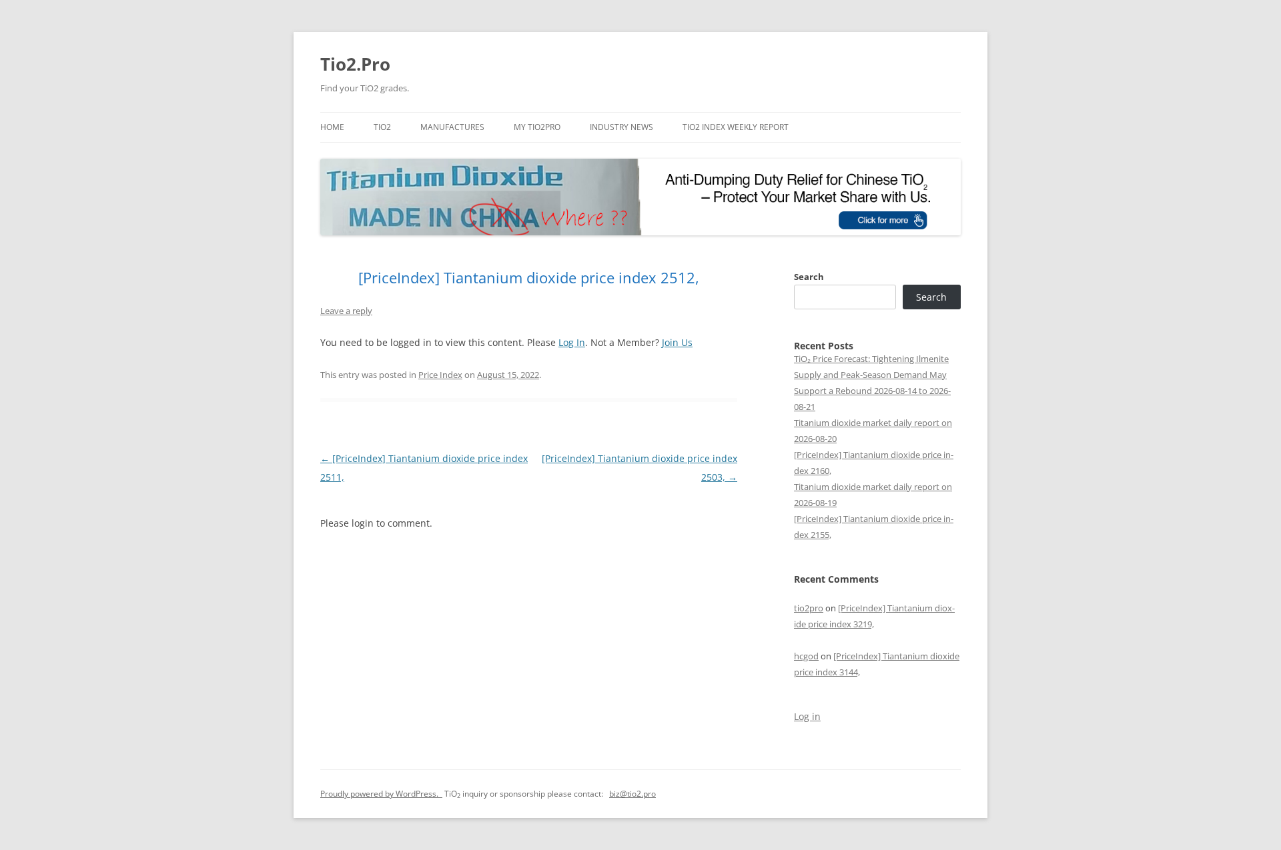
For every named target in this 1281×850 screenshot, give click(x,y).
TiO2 (382, 127)
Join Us (677, 342)
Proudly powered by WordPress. (381, 793)
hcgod (806, 656)
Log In (571, 342)
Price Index (440, 375)
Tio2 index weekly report (736, 127)
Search (809, 277)
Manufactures (452, 127)
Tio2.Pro (355, 64)
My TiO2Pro (537, 127)
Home (332, 127)
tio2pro (808, 608)
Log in (807, 716)
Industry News (621, 127)
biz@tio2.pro (632, 793)
